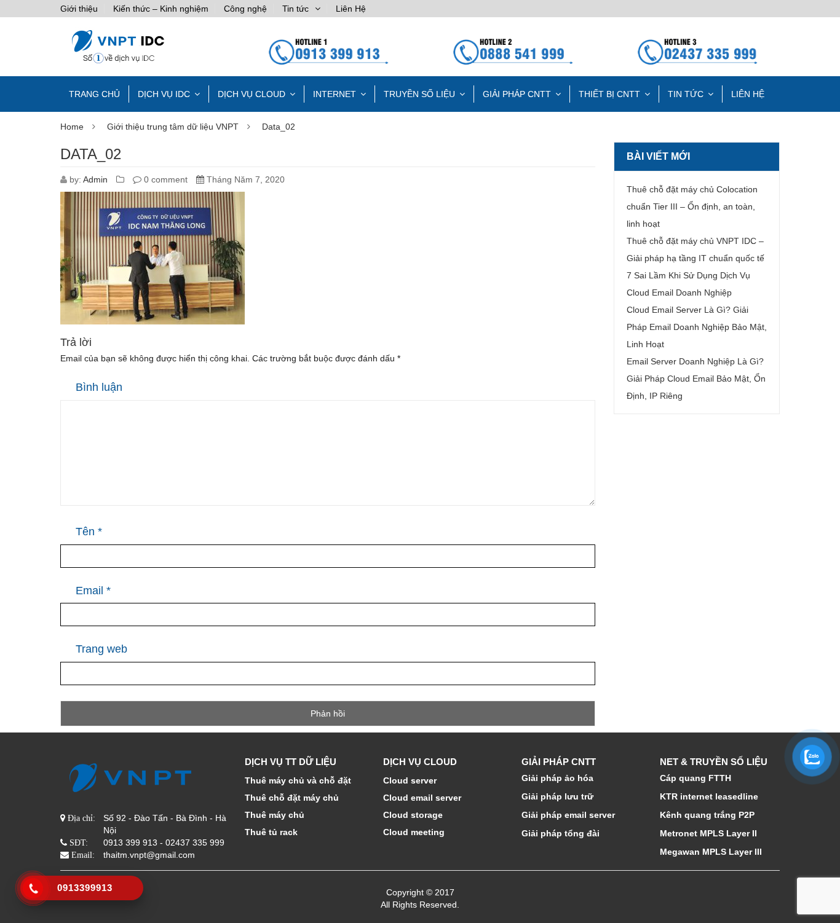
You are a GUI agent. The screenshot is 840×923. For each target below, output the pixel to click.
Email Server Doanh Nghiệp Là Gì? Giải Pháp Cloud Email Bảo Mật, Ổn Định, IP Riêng (696, 378)
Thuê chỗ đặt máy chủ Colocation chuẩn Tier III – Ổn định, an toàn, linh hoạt (692, 206)
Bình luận (99, 387)
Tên (89, 531)
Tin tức (295, 9)
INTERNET (334, 94)
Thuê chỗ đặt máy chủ (292, 798)
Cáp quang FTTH (695, 778)
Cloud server (410, 780)
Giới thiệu (79, 9)
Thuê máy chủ (274, 815)
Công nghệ (245, 9)
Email (93, 590)
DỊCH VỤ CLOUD (251, 94)
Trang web (101, 649)
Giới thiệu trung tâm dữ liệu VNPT (173, 127)
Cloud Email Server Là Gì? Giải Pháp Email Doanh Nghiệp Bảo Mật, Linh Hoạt (697, 327)
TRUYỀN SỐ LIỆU (419, 94)
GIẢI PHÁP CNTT (517, 94)
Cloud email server (422, 798)
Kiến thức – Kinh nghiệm (160, 9)
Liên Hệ (351, 9)
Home (72, 127)
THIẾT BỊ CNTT (609, 94)
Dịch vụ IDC (164, 94)
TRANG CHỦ (94, 94)
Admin (95, 179)
